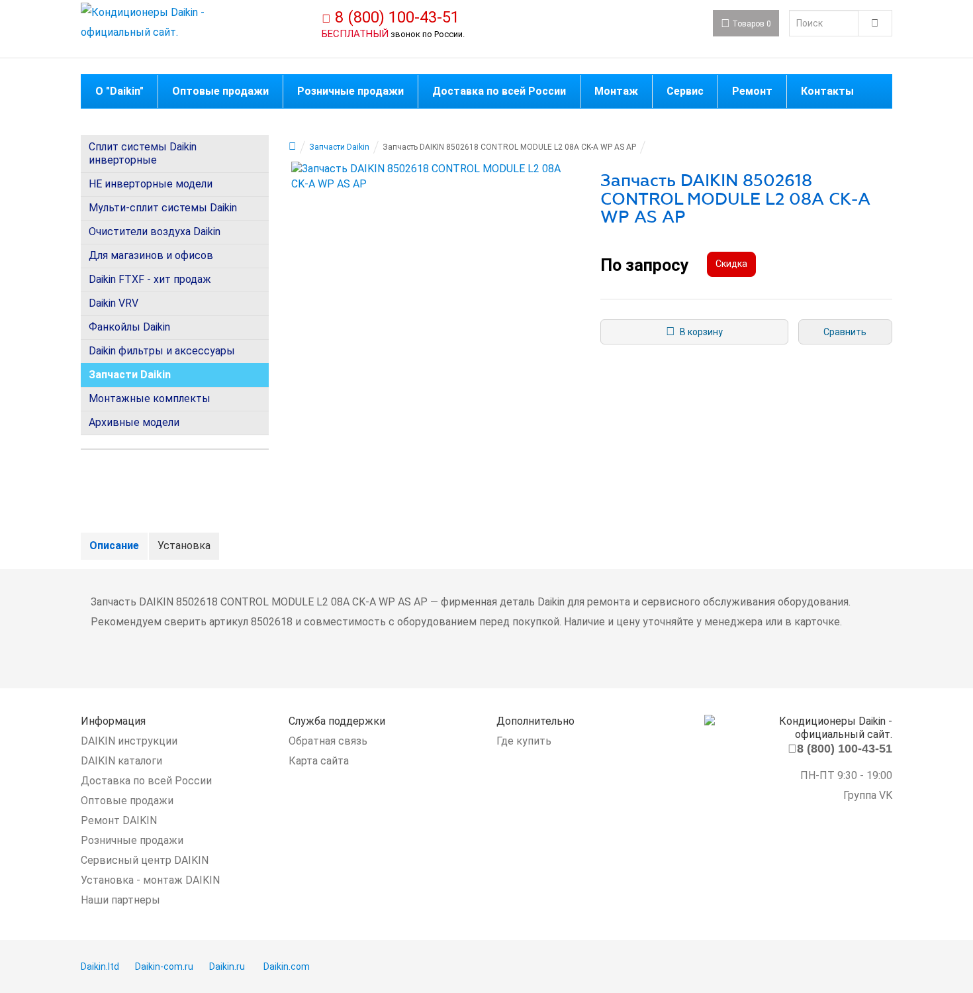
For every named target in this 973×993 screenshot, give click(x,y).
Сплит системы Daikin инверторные (143, 153)
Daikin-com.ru (164, 966)
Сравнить (844, 332)
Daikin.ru (227, 966)
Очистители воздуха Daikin (154, 231)
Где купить (523, 741)
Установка (184, 545)
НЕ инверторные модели (150, 184)
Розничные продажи (132, 840)
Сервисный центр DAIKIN (144, 860)
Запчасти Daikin (130, 374)
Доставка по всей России (146, 780)
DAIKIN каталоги (121, 761)
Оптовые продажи (127, 800)
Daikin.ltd (100, 966)
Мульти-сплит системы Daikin (163, 207)
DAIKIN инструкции (129, 741)
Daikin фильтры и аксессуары (162, 350)
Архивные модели (134, 422)
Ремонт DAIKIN (119, 820)
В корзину (699, 332)
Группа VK (867, 795)
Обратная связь (328, 741)
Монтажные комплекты (149, 398)
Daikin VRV (113, 303)
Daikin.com (286, 966)
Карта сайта (319, 761)
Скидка (731, 263)
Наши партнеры (120, 900)
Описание (114, 545)
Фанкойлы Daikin (129, 327)
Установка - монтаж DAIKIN (150, 880)
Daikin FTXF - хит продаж (150, 279)
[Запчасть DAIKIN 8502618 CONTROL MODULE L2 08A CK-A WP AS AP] (434, 177)
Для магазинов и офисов (151, 255)
